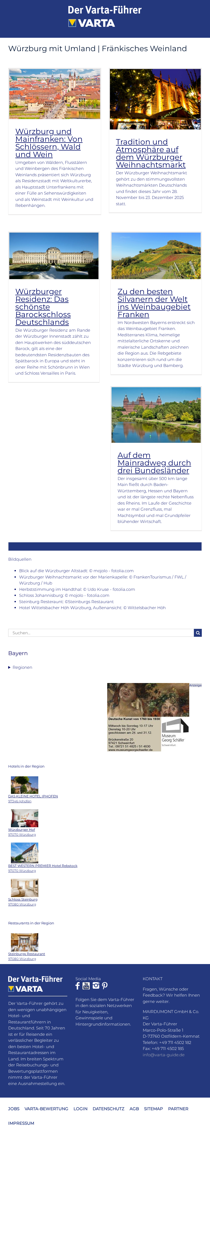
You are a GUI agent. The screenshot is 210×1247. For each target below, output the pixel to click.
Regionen (22, 667)
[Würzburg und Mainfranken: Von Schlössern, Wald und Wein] (54, 94)
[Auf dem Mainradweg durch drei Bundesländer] (156, 415)
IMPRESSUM (21, 1123)
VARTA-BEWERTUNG (46, 1108)
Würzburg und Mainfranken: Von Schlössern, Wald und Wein (49, 143)
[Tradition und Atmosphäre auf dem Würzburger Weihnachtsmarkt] (155, 99)
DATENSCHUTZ (108, 1108)
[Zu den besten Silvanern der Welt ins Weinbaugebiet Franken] (156, 256)
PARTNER (178, 1108)
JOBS (13, 1108)
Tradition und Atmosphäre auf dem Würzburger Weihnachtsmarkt (151, 153)
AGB (134, 1108)
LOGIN (81, 1108)
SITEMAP (153, 1108)
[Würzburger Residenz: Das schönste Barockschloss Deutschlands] (53, 256)
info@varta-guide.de (164, 1054)
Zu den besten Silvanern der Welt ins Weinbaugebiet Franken (154, 303)
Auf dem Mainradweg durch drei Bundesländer (154, 462)
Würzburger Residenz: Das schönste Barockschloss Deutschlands (43, 307)
